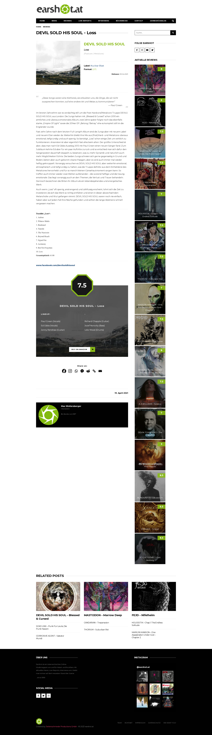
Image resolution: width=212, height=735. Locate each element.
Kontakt (128, 723)
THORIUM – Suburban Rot (150, 279)
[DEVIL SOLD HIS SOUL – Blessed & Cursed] (58, 596)
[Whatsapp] (76, 371)
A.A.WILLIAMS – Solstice (150, 404)
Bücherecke (122, 21)
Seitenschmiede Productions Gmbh (61, 726)
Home (42, 21)
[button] (142, 676)
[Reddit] (88, 371)
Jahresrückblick (158, 21)
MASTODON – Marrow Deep (103, 615)
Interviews (103, 21)
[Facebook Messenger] (82, 371)
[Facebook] (64, 371)
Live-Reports (85, 21)
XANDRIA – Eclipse (150, 529)
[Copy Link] (94, 371)
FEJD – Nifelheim (150, 122)
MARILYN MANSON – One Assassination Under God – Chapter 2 (150, 307)
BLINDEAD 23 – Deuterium (150, 498)
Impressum (140, 723)
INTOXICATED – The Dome (150, 341)
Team (119, 723)
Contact (138, 21)
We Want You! (169, 723)
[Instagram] (70, 371)
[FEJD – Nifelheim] (154, 596)
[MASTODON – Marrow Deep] (106, 596)
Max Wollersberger (71, 406)
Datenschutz (154, 723)
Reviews (68, 21)
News (54, 21)
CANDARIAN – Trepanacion (96, 622)
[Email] (100, 371)
